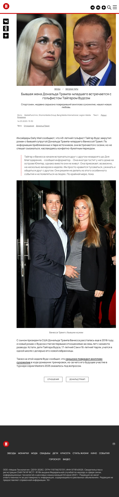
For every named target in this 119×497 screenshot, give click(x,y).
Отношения (29, 125)
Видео (66, 459)
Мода (34, 453)
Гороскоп (55, 459)
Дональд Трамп (43, 125)
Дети (55, 453)
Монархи (23, 453)
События (104, 453)
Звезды (11, 453)
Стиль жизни (80, 453)
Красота (65, 453)
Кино (94, 453)
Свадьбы (45, 453)
